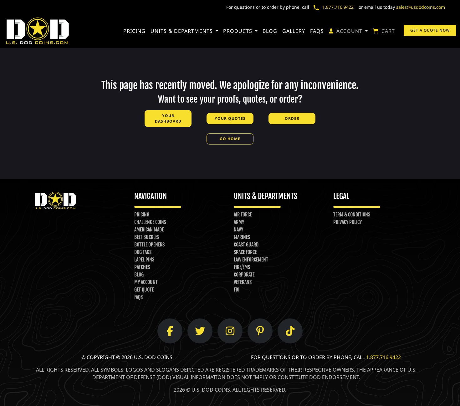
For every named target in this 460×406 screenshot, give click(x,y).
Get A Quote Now (430, 30)
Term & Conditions (351, 214)
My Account (146, 282)
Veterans (243, 282)
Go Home (230, 138)
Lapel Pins (144, 259)
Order (292, 118)
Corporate (244, 275)
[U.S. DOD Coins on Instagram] (230, 331)
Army (239, 222)
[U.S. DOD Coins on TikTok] (290, 331)
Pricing (134, 31)
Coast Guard (246, 244)
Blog (270, 31)
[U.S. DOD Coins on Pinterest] (260, 331)
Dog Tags (142, 252)
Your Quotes (230, 118)
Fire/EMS (242, 267)
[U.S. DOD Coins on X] (200, 331)
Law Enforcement (251, 259)
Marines (242, 237)
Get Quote (144, 290)
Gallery (293, 31)
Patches (142, 267)
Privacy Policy (347, 222)
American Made (149, 229)
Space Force (245, 252)
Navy (238, 229)
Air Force (243, 214)
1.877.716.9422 (338, 7)
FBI (236, 290)
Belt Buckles (146, 237)
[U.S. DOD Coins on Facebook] (170, 331)
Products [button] (238, 31)
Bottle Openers (149, 244)
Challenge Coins (150, 222)
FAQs (317, 31)
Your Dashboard (168, 118)
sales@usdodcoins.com (420, 7)
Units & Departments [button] (182, 31)
